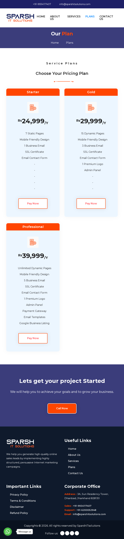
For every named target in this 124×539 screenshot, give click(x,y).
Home (72, 448)
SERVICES (74, 16)
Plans (71, 467)
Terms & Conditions (23, 500)
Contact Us (75, 473)
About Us (74, 454)
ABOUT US (55, 18)
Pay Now (33, 203)
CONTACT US (106, 18)
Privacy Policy (19, 494)
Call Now (62, 408)
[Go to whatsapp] (8, 532)
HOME (41, 16)
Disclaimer (17, 506)
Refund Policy (19, 513)
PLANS (90, 16)
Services (73, 461)
